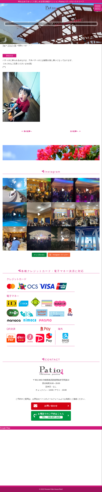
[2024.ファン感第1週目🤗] (39, 238)
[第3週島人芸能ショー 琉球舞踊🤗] (15, 238)
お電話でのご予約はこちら (51, 415)
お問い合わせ (51, 406)
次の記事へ (74, 131)
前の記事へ (28, 131)
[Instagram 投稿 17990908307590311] (87, 190)
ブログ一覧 (11, 46)
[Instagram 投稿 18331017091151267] (63, 238)
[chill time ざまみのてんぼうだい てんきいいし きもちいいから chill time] (87, 238)
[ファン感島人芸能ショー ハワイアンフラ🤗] (87, 214)
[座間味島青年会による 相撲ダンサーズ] (15, 214)
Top (4, 46)
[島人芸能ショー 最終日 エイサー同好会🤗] (39, 214)
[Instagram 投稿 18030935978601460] (39, 190)
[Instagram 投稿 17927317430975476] (63, 214)
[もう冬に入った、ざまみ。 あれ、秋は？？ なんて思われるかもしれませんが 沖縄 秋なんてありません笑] (15, 190)
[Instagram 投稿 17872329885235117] (63, 190)
